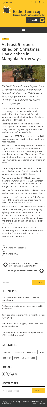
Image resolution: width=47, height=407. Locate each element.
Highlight (7, 352)
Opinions (7, 358)
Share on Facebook (17, 247)
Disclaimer (41, 404)
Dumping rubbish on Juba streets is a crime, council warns (21, 298)
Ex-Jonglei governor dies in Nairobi (22, 270)
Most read (31, 352)
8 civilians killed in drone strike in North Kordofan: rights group (23, 316)
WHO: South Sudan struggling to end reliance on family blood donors (22, 324)
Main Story (19, 352)
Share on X (13, 253)
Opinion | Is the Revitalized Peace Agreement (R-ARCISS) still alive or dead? (22, 333)
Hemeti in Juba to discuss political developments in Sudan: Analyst (23, 264)
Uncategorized (28, 358)
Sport (16, 358)
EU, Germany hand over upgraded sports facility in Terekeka (23, 307)
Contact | (34, 404)
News (5, 39)
